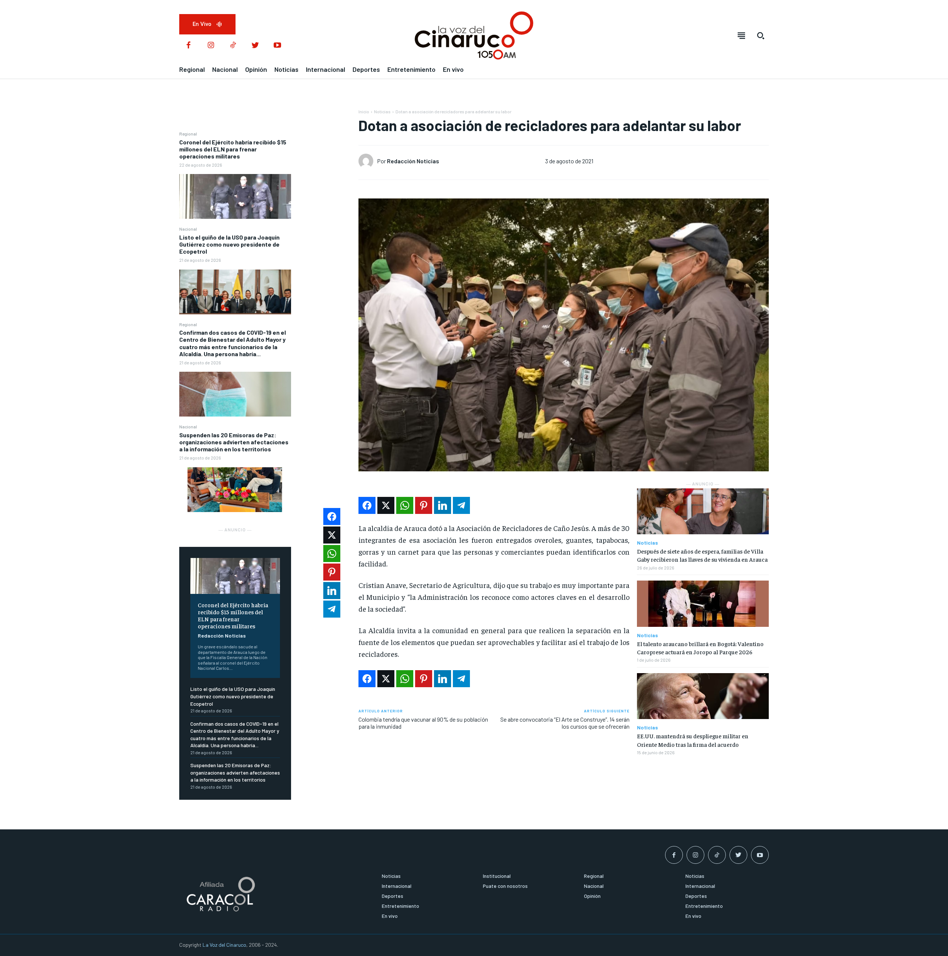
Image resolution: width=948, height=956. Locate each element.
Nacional (188, 228)
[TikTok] (233, 45)
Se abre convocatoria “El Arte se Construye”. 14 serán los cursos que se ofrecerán (565, 723)
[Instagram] (210, 45)
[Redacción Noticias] (367, 161)
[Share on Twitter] (385, 505)
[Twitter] (255, 45)
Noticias (382, 111)
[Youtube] (277, 45)
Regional (188, 133)
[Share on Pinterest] (423, 505)
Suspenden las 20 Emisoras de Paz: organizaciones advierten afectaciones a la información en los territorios (233, 441)
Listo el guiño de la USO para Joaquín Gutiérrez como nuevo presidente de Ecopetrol (229, 244)
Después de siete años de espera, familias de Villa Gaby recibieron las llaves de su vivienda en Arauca (702, 555)
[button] (760, 35)
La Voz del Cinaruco (224, 945)
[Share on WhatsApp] (404, 505)
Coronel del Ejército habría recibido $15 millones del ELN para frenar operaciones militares (232, 149)
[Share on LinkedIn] (442, 505)
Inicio (363, 111)
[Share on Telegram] (461, 505)
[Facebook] (188, 45)
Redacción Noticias (222, 635)
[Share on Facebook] (366, 505)
